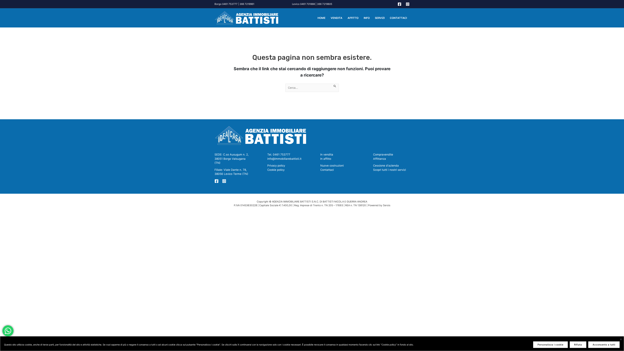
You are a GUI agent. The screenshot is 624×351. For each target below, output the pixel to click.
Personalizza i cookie (550, 344)
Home (321, 18)
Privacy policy (276, 165)
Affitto (353, 18)
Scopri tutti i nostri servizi (389, 169)
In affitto (325, 158)
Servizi (380, 18)
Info (367, 18)
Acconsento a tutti (604, 344)
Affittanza (379, 158)
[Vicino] (621, 339)
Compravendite (383, 154)
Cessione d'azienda (386, 165)
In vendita (326, 154)
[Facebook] (399, 4)
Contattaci (398, 18)
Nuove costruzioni (332, 165)
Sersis (386, 205)
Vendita (336, 18)
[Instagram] (408, 4)
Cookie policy (276, 169)
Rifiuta (578, 344)
